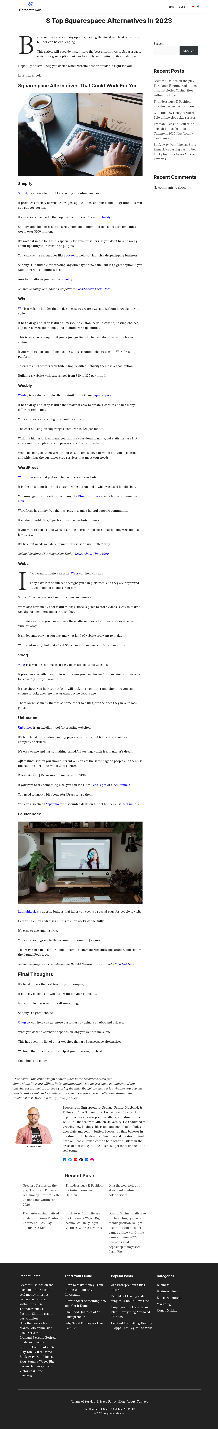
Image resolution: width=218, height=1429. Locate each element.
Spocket (70, 255)
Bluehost (85, 496)
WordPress (25, 477)
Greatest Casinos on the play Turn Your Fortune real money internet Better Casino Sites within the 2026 (42, 1195)
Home (170, 7)
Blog (182, 7)
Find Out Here (124, 964)
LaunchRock (27, 912)
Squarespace (102, 395)
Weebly (23, 395)
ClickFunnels (120, 785)
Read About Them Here (94, 289)
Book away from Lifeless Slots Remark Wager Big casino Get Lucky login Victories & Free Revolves (37, 1366)
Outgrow (24, 1022)
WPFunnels (130, 804)
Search (159, 44)
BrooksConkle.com (88, 1141)
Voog (22, 665)
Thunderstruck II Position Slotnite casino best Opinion (84, 1190)
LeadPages (99, 785)
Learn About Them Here (92, 554)
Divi (21, 501)
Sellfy (68, 279)
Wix (21, 309)
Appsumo (52, 804)
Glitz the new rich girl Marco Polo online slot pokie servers (125, 1190)
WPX (99, 496)
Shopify (23, 193)
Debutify (104, 217)
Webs (75, 573)
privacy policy (67, 1098)
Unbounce (25, 728)
